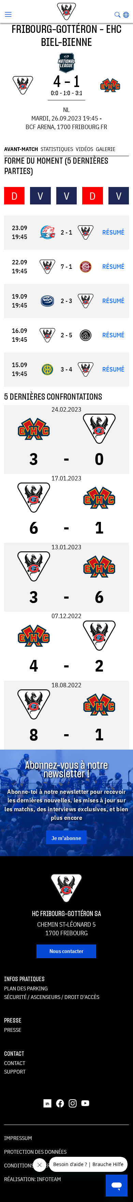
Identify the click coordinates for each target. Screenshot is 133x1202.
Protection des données (35, 1151)
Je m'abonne (66, 838)
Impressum (18, 1138)
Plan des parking (26, 988)
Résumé (113, 232)
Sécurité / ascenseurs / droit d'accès (51, 996)
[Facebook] (60, 1102)
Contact (14, 1063)
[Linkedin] (47, 1102)
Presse (12, 1029)
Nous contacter (66, 951)
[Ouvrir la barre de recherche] (117, 14)
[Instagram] (73, 1102)
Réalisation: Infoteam (32, 1179)
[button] (126, 15)
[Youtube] (85, 1102)
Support (15, 1071)
